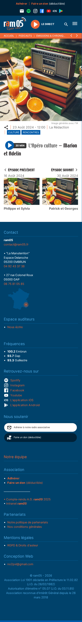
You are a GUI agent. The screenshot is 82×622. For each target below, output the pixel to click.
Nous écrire (15, 327)
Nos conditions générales (24, 527)
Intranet (16, 503)
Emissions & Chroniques (52, 35)
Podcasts (25, 35)
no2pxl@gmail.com (20, 564)
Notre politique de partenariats (27, 522)
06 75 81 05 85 (14, 284)
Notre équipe (15, 457)
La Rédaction (59, 127)
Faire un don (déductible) (27, 437)
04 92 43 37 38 (14, 266)
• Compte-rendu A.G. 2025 (27, 499)
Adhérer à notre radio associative (32, 427)
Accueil (9, 35)
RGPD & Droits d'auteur (22, 545)
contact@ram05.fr (16, 244)
